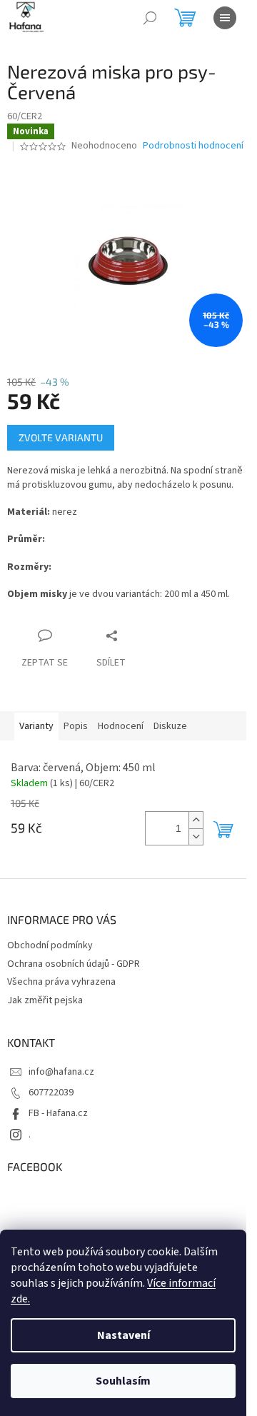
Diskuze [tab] (170, 726)
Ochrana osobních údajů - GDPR (73, 964)
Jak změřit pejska (45, 1000)
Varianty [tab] (36, 726)
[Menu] (225, 18)
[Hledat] (150, 18)
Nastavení (123, 1335)
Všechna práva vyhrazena (61, 982)
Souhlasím (123, 1381)
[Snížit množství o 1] (195, 836)
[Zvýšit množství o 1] (195, 820)
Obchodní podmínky (50, 945)
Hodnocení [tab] (120, 726)
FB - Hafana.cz (58, 1113)
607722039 (51, 1092)
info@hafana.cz (61, 1072)
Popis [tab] (76, 726)
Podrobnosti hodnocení (193, 146)
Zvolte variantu (61, 437)
